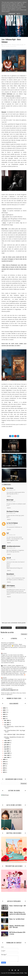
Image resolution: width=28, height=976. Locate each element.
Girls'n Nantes (10, 488)
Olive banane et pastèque (13, 511)
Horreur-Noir (13, 46)
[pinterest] (15, 970)
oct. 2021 (6, 724)
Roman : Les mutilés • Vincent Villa (10, 465)
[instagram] (12, 970)
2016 (4, 768)
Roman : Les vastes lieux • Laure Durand (11, 480)
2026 (4, 708)
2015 (4, 770)
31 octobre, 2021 (11, 587)
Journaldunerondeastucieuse (13, 546)
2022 (4, 716)
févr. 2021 (7, 755)
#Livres (3, 46)
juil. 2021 (6, 744)
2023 (4, 714)
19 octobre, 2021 (11, 490)
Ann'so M (9, 558)
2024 (4, 712)
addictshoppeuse (11, 586)
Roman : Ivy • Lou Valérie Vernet (16, 919)
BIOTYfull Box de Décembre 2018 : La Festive (17, 933)
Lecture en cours (14, 790)
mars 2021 (7, 753)
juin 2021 (6, 747)
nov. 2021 (7, 722)
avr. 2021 (6, 751)
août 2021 (7, 742)
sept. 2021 (7, 740)
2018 (4, 763)
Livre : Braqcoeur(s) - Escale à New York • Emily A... (14, 727)
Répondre (9, 496)
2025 (4, 710)
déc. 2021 (7, 720)
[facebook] (9, 970)
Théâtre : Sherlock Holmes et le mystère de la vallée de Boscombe (17, 913)
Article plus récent (6, 627)
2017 (4, 766)
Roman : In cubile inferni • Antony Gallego (11, 451)
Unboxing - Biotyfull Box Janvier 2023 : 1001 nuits (16, 926)
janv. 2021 (7, 757)
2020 (4, 759)
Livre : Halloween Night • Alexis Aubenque (14, 734)
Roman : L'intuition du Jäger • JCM (17, 906)
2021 (4, 718)
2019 (4, 761)
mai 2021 (6, 749)
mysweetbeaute (10, 574)
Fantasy (7, 46)
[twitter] (18, 970)
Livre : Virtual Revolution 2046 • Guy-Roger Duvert (14, 731)
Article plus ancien (21, 627)
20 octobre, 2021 (11, 548)
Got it (18, 13)
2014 (4, 772)
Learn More (11, 13)
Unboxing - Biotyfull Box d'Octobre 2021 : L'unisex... (14, 737)
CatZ (8, 533)
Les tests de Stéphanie (12, 523)
